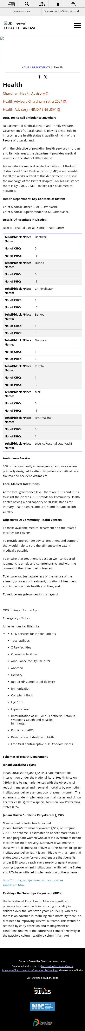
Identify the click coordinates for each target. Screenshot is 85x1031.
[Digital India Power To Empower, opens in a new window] (42, 1023)
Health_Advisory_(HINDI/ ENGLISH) (30, 109)
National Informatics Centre (57, 966)
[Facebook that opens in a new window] (39, 76)
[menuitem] (11, 4)
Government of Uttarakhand (61, 11)
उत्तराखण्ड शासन (22, 11)
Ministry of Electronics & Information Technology (30, 970)
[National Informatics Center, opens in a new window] (42, 1007)
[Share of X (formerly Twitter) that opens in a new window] (45, 76)
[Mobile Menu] (77, 25)
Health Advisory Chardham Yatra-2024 (33, 101)
